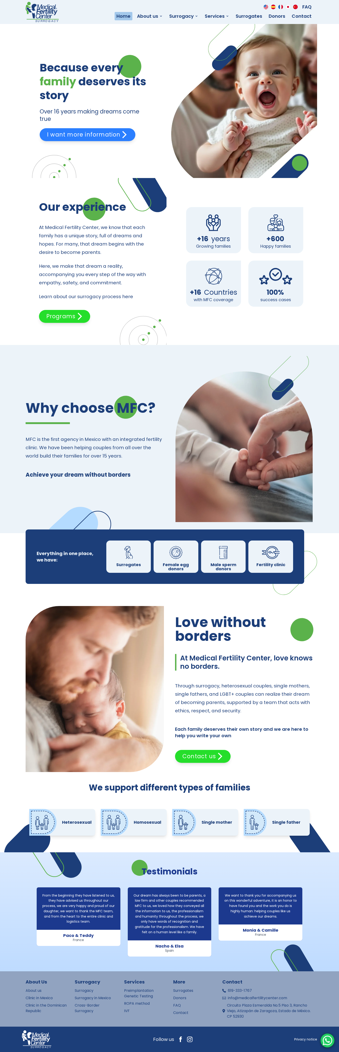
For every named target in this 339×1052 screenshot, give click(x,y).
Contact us (199, 756)
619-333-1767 (240, 990)
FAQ (307, 7)
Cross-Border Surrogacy (87, 1008)
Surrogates (249, 16)
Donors (277, 16)
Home (123, 16)
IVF (127, 1010)
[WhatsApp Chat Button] (327, 1040)
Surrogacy (84, 990)
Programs (61, 316)
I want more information (84, 134)
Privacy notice (305, 1039)
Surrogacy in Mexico (93, 998)
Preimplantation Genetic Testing (139, 993)
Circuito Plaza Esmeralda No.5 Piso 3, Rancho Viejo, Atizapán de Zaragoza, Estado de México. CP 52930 (269, 1011)
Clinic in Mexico (39, 998)
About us (34, 990)
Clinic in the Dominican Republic (46, 1008)
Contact (302, 16)
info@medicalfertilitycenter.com (257, 998)
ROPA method (137, 1003)
